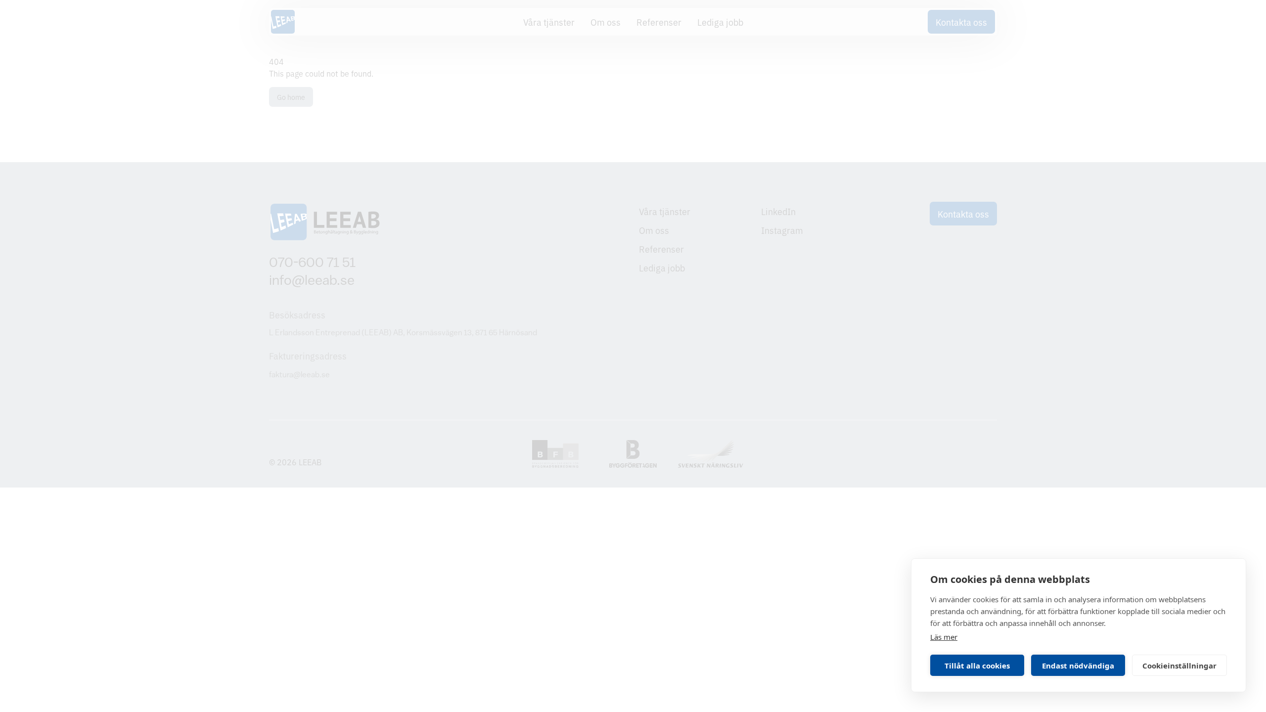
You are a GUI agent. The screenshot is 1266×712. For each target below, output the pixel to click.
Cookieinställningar (1179, 665)
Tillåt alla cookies (977, 665)
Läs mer (943, 637)
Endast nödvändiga (1078, 665)
